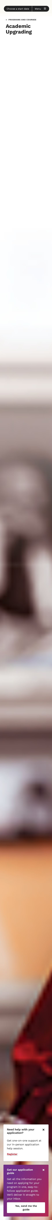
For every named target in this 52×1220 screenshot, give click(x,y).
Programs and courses (22, 19)
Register (12, 1154)
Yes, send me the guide (26, 1207)
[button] (18, 9)
